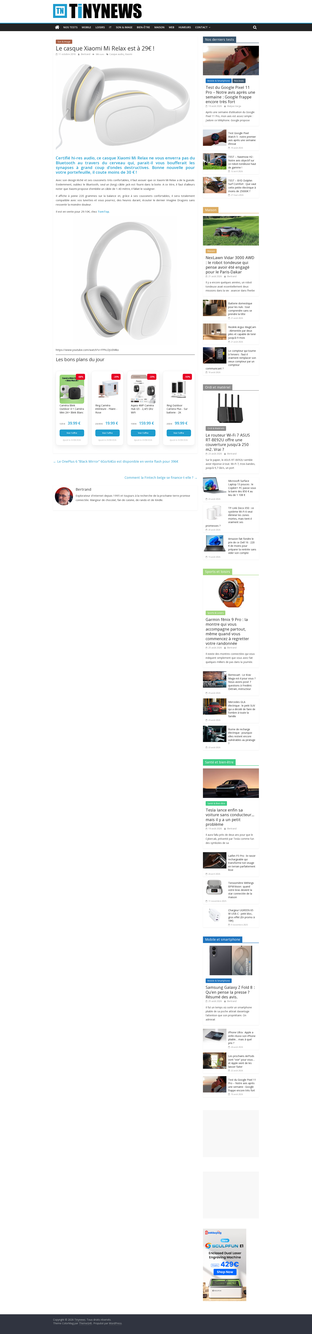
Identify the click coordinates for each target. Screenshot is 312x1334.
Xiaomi (128, 54)
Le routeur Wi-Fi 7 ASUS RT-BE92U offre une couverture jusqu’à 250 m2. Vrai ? (228, 442)
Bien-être (143, 27)
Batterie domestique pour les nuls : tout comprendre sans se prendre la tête (240, 309)
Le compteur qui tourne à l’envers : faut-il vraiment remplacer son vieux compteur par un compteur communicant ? (231, 359)
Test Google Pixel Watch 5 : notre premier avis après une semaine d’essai (242, 138)
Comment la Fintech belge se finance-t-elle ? (161, 477)
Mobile (86, 27)
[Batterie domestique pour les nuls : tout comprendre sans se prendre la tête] (214, 301)
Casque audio (116, 54)
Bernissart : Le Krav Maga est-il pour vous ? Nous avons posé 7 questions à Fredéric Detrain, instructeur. (241, 682)
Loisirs (100, 27)
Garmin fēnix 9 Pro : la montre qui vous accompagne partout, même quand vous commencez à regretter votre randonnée (227, 631)
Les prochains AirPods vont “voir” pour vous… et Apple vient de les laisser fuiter (241, 1061)
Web (171, 27)
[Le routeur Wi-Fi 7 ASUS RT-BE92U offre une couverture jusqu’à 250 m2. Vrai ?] (231, 395)
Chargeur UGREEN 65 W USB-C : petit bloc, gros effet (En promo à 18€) (241, 915)
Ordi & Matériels (215, 428)
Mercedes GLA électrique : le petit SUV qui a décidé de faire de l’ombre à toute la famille (241, 709)
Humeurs (185, 27)
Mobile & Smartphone (218, 80)
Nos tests (70, 27)
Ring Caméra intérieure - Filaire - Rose (106, 409)
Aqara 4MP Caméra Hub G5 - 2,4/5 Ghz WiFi (142, 409)
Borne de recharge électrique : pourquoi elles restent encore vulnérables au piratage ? (241, 736)
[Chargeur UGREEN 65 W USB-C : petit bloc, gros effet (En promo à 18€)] (214, 908)
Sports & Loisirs (215, 612)
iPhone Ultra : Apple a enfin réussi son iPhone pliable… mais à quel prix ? (241, 1038)
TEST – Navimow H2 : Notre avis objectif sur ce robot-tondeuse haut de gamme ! (242, 162)
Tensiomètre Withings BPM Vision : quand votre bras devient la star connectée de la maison (241, 890)
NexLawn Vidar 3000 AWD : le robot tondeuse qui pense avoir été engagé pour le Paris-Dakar (230, 264)
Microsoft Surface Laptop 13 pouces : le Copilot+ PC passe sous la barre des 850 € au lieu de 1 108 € (242, 488)
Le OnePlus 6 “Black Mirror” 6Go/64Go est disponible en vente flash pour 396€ (115, 461)
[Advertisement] (231, 1133)
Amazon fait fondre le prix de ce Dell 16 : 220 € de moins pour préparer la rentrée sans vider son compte (242, 546)
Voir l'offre (72, 433)
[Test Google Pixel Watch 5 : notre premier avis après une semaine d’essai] (214, 131)
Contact (201, 27)
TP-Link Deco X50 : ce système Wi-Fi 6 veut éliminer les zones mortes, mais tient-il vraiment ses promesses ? (230, 516)
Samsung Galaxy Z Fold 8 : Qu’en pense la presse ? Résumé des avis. (230, 991)
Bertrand (86, 54)
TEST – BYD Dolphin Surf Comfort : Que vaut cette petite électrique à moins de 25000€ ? (242, 186)
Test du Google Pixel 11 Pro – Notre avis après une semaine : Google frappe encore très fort (230, 94)
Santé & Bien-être (216, 803)
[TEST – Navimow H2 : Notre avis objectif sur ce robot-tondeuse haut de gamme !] (214, 155)
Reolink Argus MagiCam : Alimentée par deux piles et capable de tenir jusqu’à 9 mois (242, 332)
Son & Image (124, 27)
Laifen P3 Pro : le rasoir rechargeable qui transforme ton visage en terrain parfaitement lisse (241, 863)
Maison (159, 27)
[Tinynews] (57, 27)
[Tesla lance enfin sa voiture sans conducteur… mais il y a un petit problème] (231, 770)
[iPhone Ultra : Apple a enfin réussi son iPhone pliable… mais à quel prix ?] (214, 1030)
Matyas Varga (234, 106)
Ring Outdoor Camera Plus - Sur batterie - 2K (177, 409)
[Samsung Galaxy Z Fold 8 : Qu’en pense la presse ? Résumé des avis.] (231, 947)
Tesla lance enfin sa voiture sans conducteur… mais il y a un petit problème (230, 817)
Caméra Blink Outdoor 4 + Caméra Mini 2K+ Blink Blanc (72, 409)
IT (110, 27)
